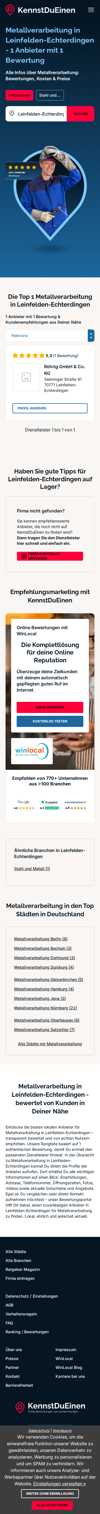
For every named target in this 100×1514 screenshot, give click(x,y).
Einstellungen (45, 1296)
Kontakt (13, 1376)
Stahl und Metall (32, 868)
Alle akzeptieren (52, 1505)
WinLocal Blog (69, 1367)
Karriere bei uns (70, 1376)
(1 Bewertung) (65, 355)
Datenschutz (17, 1296)
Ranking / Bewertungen (27, 1331)
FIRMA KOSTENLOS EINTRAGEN (44, 556)
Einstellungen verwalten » (59, 1483)
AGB (9, 1305)
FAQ (9, 1322)
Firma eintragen (20, 1278)
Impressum (66, 1349)
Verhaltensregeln (21, 1314)
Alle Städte (16, 1251)
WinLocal (64, 1358)
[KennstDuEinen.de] (40, 10)
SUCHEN (81, 114)
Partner (12, 1367)
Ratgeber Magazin (23, 1269)
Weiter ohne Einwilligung (50, 1493)
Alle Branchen (18, 1260)
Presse (12, 1358)
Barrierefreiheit (19, 1385)
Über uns (14, 1349)
